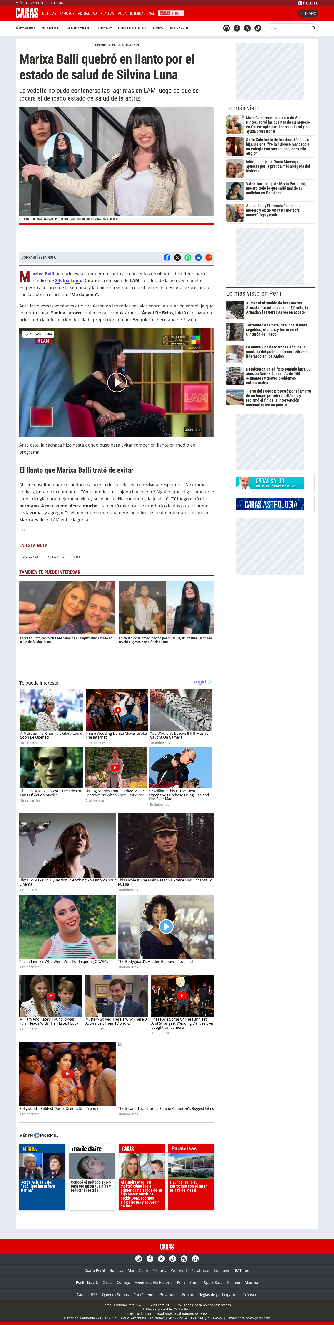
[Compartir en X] (177, 257)
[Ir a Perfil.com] (308, 3)
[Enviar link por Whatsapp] (187, 257)
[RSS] (184, 1258)
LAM (77, 557)
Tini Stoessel (50, 28)
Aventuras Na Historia (153, 1282)
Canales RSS (87, 1294)
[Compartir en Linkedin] (198, 257)
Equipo (188, 1294)
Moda (122, 13)
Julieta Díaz (104, 28)
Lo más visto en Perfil (254, 293)
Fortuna (159, 1270)
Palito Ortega (25, 28)
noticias (42, 1149)
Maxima (251, 1282)
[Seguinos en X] (247, 28)
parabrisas (191, 1149)
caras (142, 1149)
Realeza (107, 13)
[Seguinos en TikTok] (257, 28)
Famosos (67, 13)
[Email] (208, 257)
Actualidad (87, 13)
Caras (107, 1282)
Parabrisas (200, 1270)
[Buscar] (313, 28)
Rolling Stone (188, 1282)
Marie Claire (138, 1270)
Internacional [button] (142, 13)
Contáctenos (144, 1294)
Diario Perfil (95, 1270)
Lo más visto (243, 108)
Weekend (179, 1270)
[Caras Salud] (270, 487)
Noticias (49, 13)
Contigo (123, 1282)
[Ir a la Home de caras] (27, 16)
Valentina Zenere (77, 28)
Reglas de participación (219, 1294)
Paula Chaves (179, 28)
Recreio (233, 1282)
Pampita (158, 28)
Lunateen (222, 1270)
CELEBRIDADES (105, 45)
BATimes (242, 1270)
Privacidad (169, 1294)
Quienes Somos (115, 1294)
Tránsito (250, 1294)
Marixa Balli (30, 557)
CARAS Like (171, 13)
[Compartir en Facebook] (167, 257)
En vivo (310, 13)
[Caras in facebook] (237, 28)
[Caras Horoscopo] (270, 508)
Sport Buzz (213, 1282)
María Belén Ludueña (132, 28)
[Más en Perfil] (46, 1136)
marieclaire (92, 1149)
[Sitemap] (195, 1258)
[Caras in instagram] (226, 28)
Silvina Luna (56, 557)
